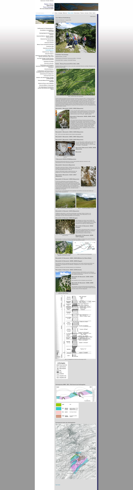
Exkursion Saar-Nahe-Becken (47, 39)
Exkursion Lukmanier (49, 63)
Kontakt (47, 0)
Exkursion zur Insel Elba (48, 48)
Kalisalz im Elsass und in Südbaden (46, 83)
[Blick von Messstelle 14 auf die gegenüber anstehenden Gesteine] (64, 253)
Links (94, 13)
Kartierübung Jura (50, 50)
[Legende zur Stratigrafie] (62, 379)
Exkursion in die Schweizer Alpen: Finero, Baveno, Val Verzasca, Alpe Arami (45, 56)
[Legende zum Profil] (67, 418)
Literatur (87, 13)
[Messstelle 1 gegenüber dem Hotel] (62, 127)
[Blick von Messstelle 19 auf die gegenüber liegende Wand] (63, 291)
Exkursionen (77, 13)
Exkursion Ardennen (49, 42)
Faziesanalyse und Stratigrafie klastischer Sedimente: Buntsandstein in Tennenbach (45, 66)
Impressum (43, 0)
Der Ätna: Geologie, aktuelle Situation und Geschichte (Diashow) (45, 59)
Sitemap (51, 0)
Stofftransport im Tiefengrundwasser (45, 28)
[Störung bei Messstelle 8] (88, 185)
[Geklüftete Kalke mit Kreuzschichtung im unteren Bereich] (65, 233)
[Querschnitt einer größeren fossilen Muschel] (65, 155)
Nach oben (58, 484)
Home (56, 13)
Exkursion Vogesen (49, 53)
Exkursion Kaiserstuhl (49, 75)
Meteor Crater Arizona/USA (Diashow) (45, 44)
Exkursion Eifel (50, 40)
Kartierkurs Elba (50, 46)
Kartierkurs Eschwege (49, 61)
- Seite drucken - (93, 16)
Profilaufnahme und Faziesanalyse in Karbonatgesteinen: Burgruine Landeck (45, 71)
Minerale (65, 13)
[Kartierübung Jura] (45, 24)
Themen (82, 13)
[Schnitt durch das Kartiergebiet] (84, 253)
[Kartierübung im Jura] (76, 53)
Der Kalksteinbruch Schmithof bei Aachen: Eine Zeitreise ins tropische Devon (46, 88)
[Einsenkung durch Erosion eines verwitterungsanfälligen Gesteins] (65, 207)
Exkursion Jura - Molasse (48, 51)
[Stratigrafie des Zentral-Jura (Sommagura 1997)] (76, 358)
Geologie (60, 13)
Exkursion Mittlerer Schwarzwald (46, 85)
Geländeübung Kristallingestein (47, 73)
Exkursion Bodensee (49, 69)
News (90, 13)
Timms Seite (70, 13)
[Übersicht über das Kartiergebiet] (76, 95)
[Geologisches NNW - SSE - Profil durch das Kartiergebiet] (76, 402)
